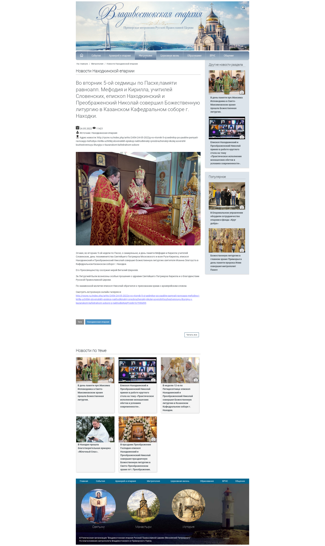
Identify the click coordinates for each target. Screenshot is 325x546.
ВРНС (212, 55)
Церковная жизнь (169, 55)
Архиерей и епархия (120, 55)
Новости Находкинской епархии (122, 64)
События (96, 55)
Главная (84, 481)
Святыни (98, 527)
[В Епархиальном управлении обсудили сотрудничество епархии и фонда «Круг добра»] (227, 209)
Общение (229, 55)
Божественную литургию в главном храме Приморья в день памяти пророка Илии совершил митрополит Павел (226, 262)
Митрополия (145, 55)
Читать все (191, 335)
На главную (82, 64)
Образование (194, 55)
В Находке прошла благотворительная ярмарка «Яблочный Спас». (94, 448)
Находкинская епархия (104, 133)
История (188, 527)
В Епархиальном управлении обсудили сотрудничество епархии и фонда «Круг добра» (226, 218)
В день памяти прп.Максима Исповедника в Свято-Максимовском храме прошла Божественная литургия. (94, 392)
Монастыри (143, 527)
